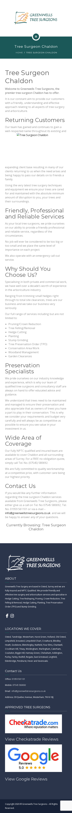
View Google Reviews (26, 779)
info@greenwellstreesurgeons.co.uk (27, 513)
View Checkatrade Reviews (31, 739)
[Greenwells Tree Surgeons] (36, 17)
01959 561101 (18, 679)
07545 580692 (19, 685)
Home (19, 52)
